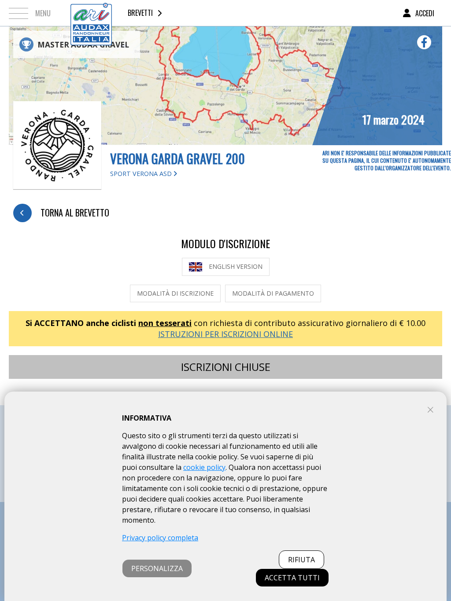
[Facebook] (424, 42)
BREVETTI (140, 12)
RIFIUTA (301, 559)
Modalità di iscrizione (175, 293)
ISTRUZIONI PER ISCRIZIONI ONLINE (225, 334)
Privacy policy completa (160, 537)
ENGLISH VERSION (235, 266)
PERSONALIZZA (157, 568)
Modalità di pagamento (273, 293)
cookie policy (204, 467)
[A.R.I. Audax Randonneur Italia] (91, 13)
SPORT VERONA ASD (142, 173)
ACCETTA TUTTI (292, 578)
